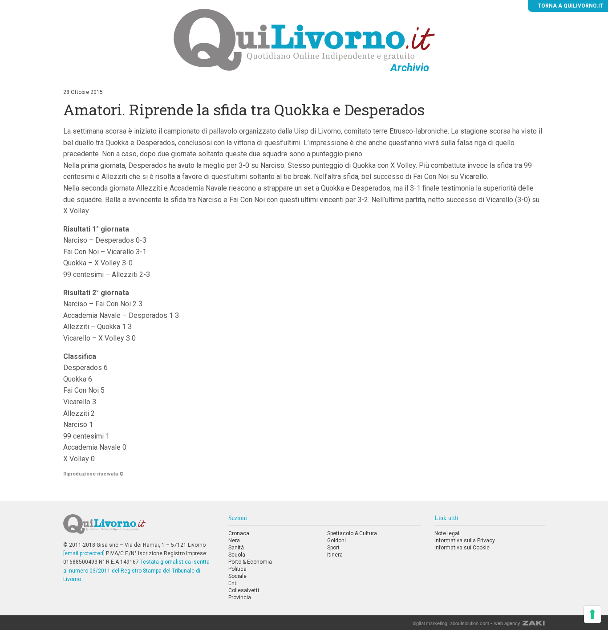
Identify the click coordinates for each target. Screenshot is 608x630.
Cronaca (238, 533)
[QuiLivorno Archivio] (304, 40)
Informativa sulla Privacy (464, 540)
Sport (333, 548)
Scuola (236, 555)
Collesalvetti (243, 590)
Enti (233, 583)
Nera (234, 540)
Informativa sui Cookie (462, 548)
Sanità (236, 548)
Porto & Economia (250, 562)
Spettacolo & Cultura (352, 533)
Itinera (335, 555)
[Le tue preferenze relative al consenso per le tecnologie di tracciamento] (592, 614)
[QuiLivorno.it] (139, 527)
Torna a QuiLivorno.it (570, 6)
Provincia (239, 597)
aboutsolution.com (469, 622)
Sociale (237, 576)
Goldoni (336, 540)
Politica (237, 569)
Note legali (447, 533)
